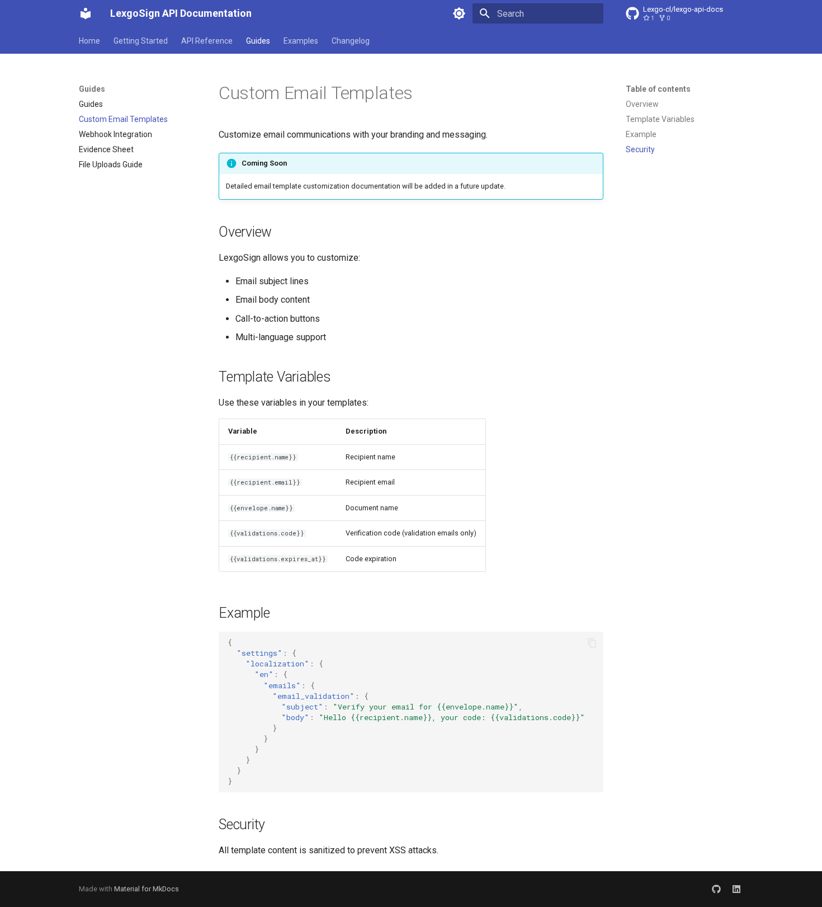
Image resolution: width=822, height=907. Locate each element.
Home (89, 40)
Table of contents (658, 88)
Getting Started (141, 40)
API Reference (207, 40)
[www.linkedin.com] (736, 889)
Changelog (351, 40)
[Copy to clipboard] (592, 643)
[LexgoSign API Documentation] (85, 13)
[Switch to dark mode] (459, 13)
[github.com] (716, 889)
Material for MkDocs (146, 889)
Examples (301, 40)
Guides (258, 40)
